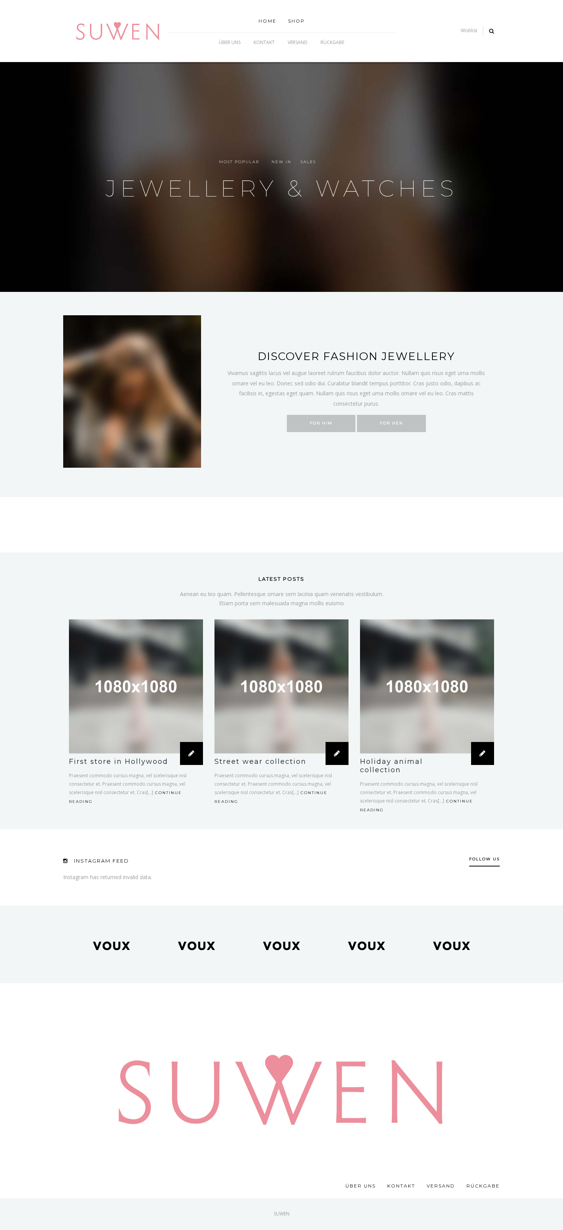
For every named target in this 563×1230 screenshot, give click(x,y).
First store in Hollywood (118, 761)
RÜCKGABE (332, 42)
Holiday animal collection (391, 765)
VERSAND (298, 42)
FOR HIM (321, 423)
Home (268, 21)
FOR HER (391, 423)
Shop (296, 21)
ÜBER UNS (230, 42)
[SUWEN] (117, 30)
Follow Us (484, 859)
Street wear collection (260, 761)
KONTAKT (264, 42)
